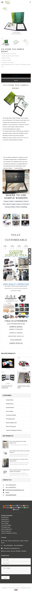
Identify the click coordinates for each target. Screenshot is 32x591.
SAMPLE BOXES (16, 326)
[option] (16, 21)
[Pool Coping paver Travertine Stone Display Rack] (5, 463)
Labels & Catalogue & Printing (13, 430)
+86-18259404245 (10, 495)
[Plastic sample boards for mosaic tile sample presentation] (5, 472)
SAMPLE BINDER (16, 329)
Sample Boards (10, 407)
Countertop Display (11, 415)
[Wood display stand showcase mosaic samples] (5, 453)
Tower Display (9, 411)
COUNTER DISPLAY (16, 336)
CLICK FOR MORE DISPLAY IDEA (16, 323)
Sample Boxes (9, 403)
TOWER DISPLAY (16, 343)
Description (16, 75)
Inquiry (16, 80)
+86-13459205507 (8, 545)
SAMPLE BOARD (16, 333)
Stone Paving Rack (11, 426)
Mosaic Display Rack (11, 422)
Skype (7, 492)
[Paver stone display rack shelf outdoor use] (5, 444)
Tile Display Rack (10, 419)
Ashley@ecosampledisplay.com (14, 490)
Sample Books (9, 400)
